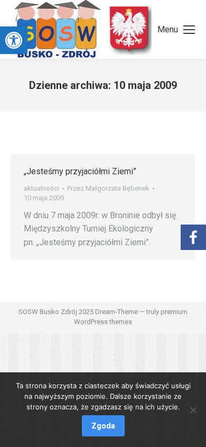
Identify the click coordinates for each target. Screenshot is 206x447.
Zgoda (103, 426)
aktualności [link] (41, 188)
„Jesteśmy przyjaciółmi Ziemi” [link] (80, 171)
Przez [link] (108, 188)
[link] (13, 40)
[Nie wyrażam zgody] (193, 410)
